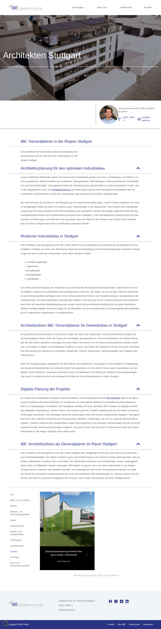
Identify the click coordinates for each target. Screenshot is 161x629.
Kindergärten (16, 540)
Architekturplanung (61, 190)
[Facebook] (110, 601)
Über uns (102, 7)
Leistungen (77, 7)
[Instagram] (116, 601)
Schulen (14, 551)
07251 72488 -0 (65, 605)
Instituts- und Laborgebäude (17, 532)
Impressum (148, 624)
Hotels (13, 520)
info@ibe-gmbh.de (66, 610)
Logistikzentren (17, 546)
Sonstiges (14, 557)
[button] (5, 623)
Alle (12, 494)
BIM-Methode (113, 398)
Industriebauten (17, 526)
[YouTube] (121, 601)
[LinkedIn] (127, 601)
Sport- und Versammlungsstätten (20, 564)
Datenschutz (134, 624)
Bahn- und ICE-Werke (20, 500)
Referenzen (126, 7)
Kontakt (147, 7)
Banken (13, 506)
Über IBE (121, 624)
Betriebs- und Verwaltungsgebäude (20, 513)
